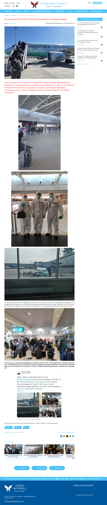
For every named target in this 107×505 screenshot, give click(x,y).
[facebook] (87, 6)
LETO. (69, 11)
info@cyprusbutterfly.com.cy (84, 495)
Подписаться (97, 3)
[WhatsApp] (70, 436)
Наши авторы (49, 479)
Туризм (26, 427)
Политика (17, 427)
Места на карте (96, 11)
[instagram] (90, 6)
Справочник (59, 11)
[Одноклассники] (64, 436)
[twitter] (93, 6)
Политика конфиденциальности (14, 501)
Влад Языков (13, 23)
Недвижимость (81, 11)
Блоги (26, 11)
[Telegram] (73, 436)
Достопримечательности (42, 11)
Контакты (61, 479)
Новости (8, 11)
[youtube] (102, 6)
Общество (8, 427)
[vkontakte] (99, 6)
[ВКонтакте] (61, 436)
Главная (6, 15)
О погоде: (7, 6)
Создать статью (73, 479)
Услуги (85, 479)
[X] (67, 436)
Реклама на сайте (25, 479)
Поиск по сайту (95, 479)
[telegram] (96, 6)
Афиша (18, 11)
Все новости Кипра (83, 64)
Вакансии (38, 479)
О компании (12, 479)
